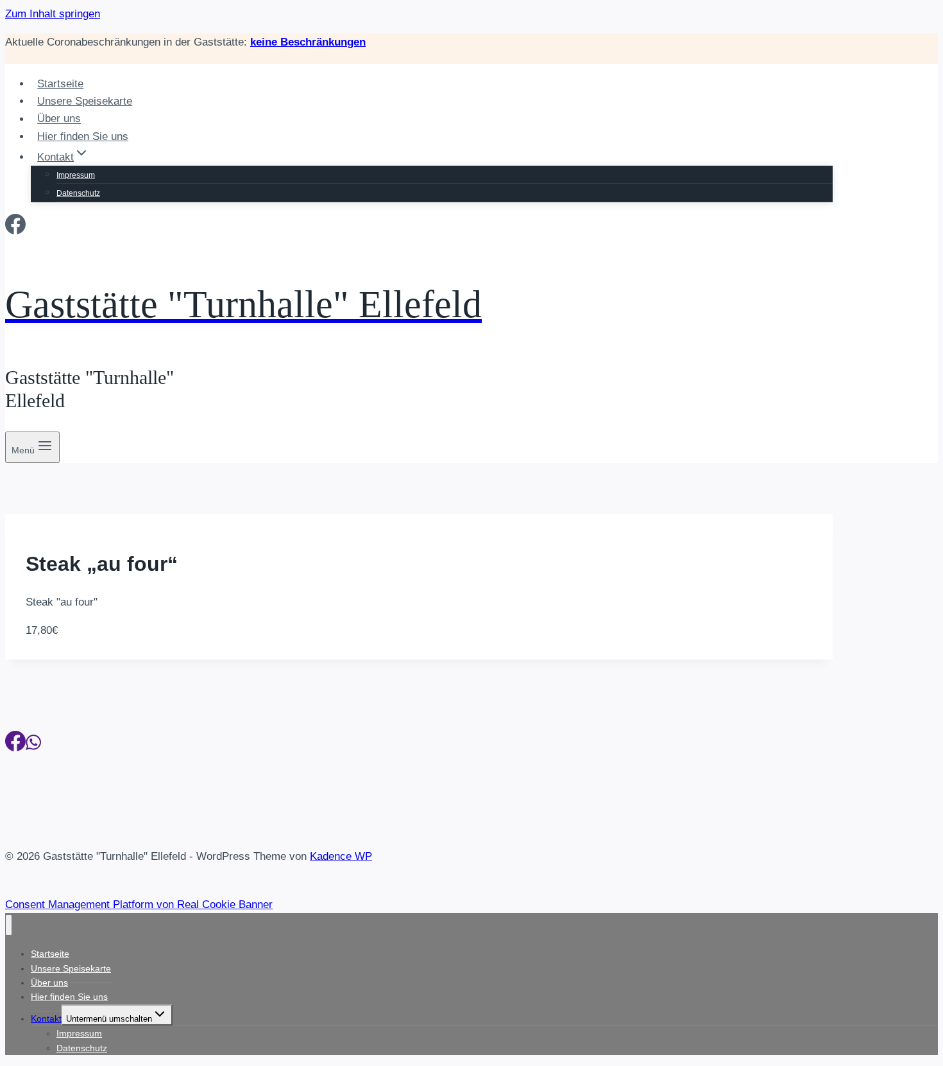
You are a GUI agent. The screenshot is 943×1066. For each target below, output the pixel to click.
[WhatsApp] (33, 745)
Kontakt (46, 1018)
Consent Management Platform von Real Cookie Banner (139, 904)
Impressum (75, 175)
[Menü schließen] (8, 925)
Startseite (60, 84)
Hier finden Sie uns (82, 136)
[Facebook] (15, 228)
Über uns (59, 119)
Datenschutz (78, 193)
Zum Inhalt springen (52, 14)
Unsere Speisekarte (84, 101)
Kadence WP (341, 856)
